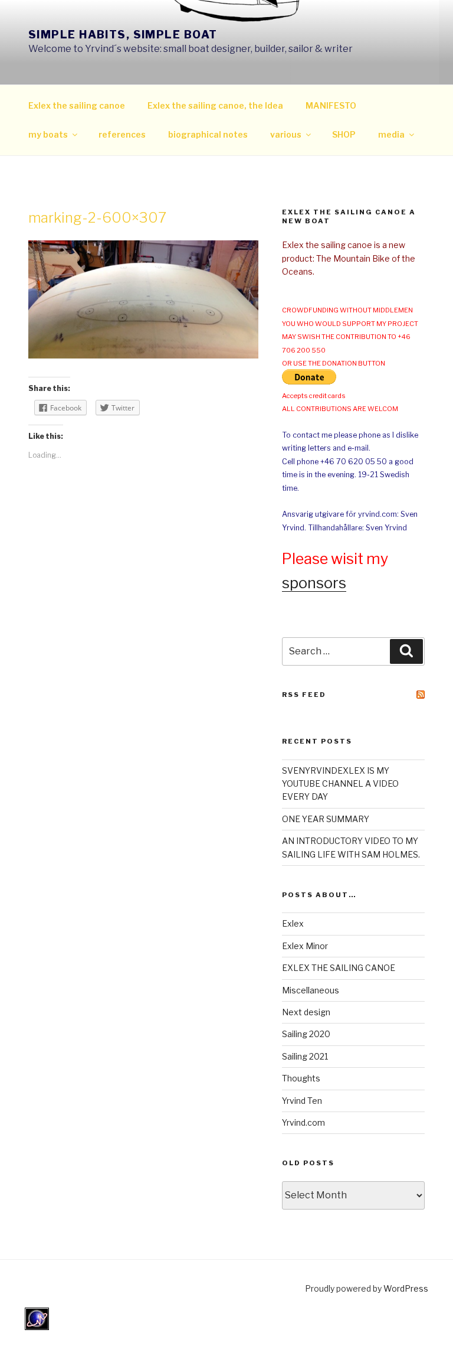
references (122, 134)
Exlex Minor (305, 946)
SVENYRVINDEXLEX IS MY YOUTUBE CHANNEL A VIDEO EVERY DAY (340, 783)
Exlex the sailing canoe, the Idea (215, 105)
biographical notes (208, 134)
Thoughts (301, 1078)
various (285, 134)
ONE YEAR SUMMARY (325, 819)
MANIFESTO (331, 105)
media (391, 134)
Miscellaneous (310, 990)
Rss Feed (304, 694)
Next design (306, 1012)
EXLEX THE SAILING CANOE (338, 968)
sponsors (314, 583)
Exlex (293, 923)
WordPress (405, 1288)
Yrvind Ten (302, 1101)
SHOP (344, 134)
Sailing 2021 (305, 1056)
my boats (48, 134)
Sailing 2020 (306, 1034)
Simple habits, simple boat (122, 34)
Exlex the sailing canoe (76, 105)
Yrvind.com (303, 1122)
